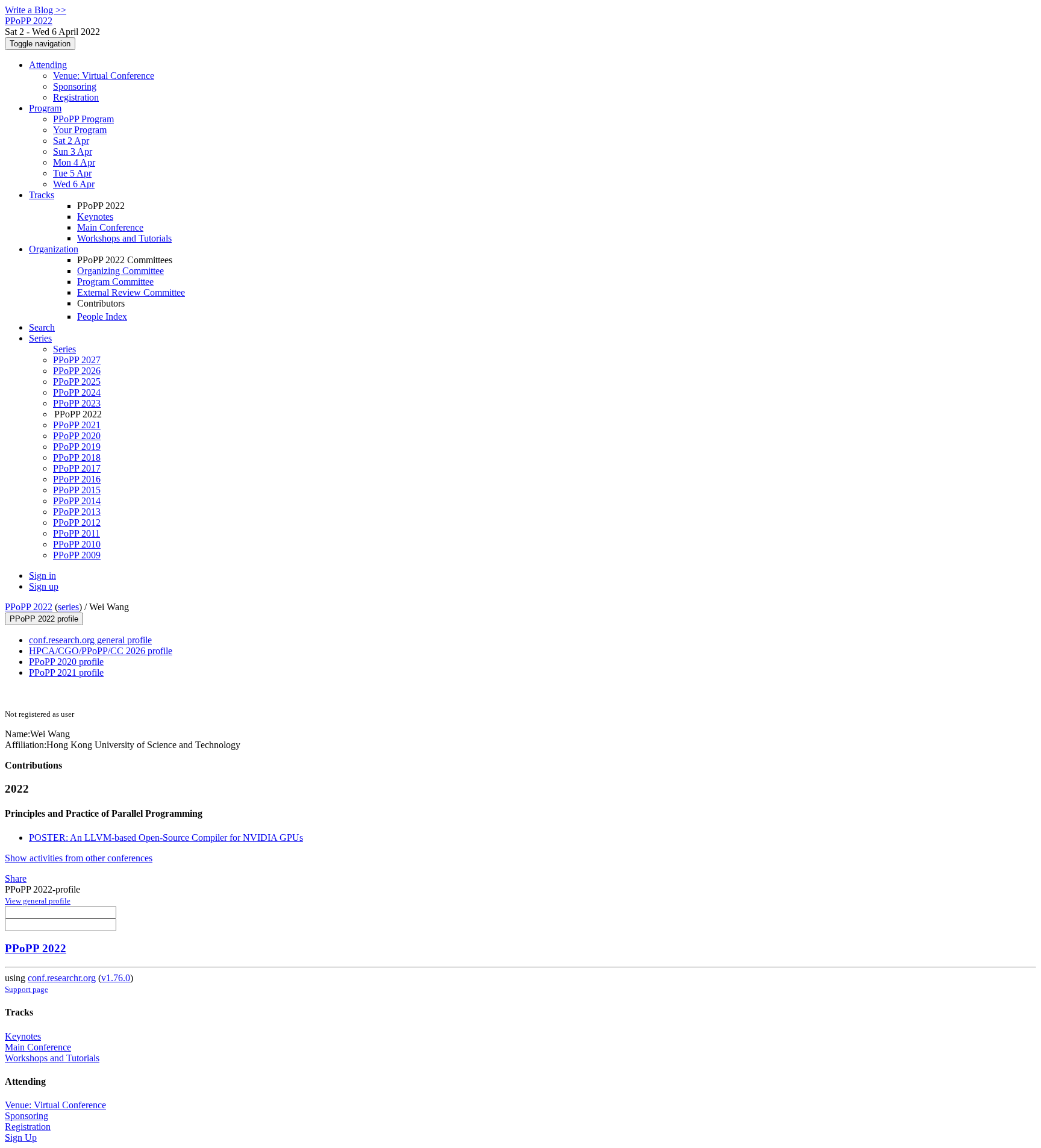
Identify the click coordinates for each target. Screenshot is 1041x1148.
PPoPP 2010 (77, 544)
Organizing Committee (120, 271)
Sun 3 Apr (72, 151)
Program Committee (115, 281)
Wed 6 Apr (74, 184)
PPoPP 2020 (77, 436)
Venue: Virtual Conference (103, 75)
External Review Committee (131, 292)
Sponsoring (74, 86)
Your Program (80, 130)
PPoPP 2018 (77, 457)
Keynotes (95, 216)
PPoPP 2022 (28, 607)
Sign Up (21, 1137)
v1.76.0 (115, 978)
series (68, 607)
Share (16, 878)
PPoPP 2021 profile (66, 672)
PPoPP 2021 (77, 425)
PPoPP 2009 (77, 555)
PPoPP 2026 (77, 371)
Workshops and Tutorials (124, 238)
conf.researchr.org (62, 978)
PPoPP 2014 (77, 501)
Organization (53, 249)
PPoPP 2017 (77, 468)
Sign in (42, 575)
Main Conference (110, 227)
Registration (76, 97)
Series (64, 349)
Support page (26, 989)
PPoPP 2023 (77, 403)
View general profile (37, 900)
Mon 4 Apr (74, 162)
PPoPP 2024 (77, 392)
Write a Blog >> (35, 10)
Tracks (41, 195)
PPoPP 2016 (77, 479)
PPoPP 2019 (77, 446)
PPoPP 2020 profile (66, 662)
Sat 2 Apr (71, 141)
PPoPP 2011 (76, 533)
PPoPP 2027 (77, 360)
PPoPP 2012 (77, 522)
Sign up (43, 586)
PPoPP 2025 (77, 381)
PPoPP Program (83, 119)
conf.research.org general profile (90, 640)
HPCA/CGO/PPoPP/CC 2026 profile (100, 651)
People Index (102, 316)
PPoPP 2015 (77, 490)
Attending (48, 65)
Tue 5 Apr (72, 173)
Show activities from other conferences (78, 858)
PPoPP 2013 (77, 512)
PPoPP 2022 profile (44, 618)
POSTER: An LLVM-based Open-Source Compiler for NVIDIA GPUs (166, 837)
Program (45, 108)
